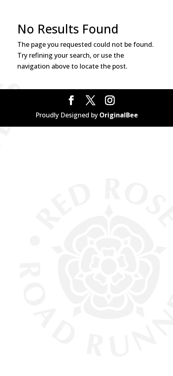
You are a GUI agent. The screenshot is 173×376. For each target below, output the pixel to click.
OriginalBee (118, 115)
